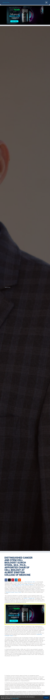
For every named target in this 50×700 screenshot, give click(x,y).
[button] (46, 2)
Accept (46, 697)
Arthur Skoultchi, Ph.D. (17, 585)
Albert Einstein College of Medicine (25, 584)
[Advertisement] (25, 666)
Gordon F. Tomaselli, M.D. (29, 598)
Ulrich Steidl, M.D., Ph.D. (30, 582)
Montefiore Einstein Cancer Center (13, 592)
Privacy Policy (15, 698)
